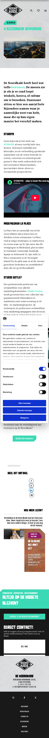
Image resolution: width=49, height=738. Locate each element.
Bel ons (24, 646)
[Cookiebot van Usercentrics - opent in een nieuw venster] (35, 318)
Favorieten (24, 716)
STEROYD (9, 144)
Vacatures (24, 731)
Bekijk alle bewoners (24, 438)
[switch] (42, 377)
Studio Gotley (35, 291)
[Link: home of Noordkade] (13, 5)
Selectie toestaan (24, 410)
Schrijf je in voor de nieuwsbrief (24, 616)
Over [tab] (40, 325)
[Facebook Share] (31, 480)
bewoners (18, 87)
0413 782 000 (25, 684)
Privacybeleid (24, 711)
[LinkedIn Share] (31, 490)
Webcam (24, 726)
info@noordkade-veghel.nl (25, 687)
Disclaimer (24, 706)
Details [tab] (24, 325)
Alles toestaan (24, 403)
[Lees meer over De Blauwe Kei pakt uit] (14, 550)
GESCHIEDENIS (24, 721)
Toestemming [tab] (9, 325)
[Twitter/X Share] (31, 485)
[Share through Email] (31, 495)
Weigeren (24, 418)
